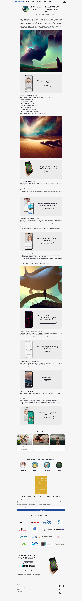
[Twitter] (59, 589)
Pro (40, 1)
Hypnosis (39, 14)
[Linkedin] (63, 589)
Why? (27, 1)
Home (36, 14)
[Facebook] (59, 586)
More (44, 1)
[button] (41, 453)
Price (37, 1)
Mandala (59, 470)
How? (32, 1)
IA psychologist (22, 470)
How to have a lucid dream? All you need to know (58, 447)
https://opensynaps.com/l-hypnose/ (43, 195)
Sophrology (47, 470)
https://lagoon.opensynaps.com (25, 403)
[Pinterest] (59, 593)
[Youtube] (63, 586)
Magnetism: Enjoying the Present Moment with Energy (41, 447)
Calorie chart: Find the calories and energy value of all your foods (24, 448)
